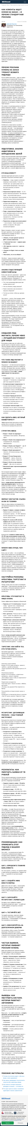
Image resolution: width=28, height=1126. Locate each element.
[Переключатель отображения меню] (25, 2)
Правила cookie (20, 1119)
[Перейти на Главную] (6, 1)
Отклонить (20, 1123)
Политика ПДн (4, 1120)
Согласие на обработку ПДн (14, 1120)
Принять (8, 1123)
